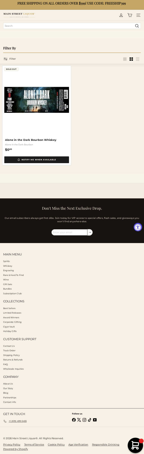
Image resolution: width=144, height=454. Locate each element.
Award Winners (11, 317)
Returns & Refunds (12, 359)
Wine (6, 279)
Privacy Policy (11, 444)
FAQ (5, 364)
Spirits (6, 261)
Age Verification (78, 444)
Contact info (9, 402)
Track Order (9, 350)
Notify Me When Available (39, 159)
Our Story (8, 388)
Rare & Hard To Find (13, 275)
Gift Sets (7, 284)
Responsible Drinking (105, 444)
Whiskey (7, 266)
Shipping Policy (11, 355)
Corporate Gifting (12, 322)
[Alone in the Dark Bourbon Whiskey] (36, 109)
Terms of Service (34, 444)
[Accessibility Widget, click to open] (138, 227)
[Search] (137, 26)
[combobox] (72, 26)
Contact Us (9, 346)
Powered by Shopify (15, 448)
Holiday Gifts (9, 331)
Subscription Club (12, 293)
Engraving (8, 270)
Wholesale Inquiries (13, 369)
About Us (8, 383)
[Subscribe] (90, 232)
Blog (5, 393)
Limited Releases (12, 312)
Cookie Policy (56, 444)
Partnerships (9, 397)
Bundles (7, 288)
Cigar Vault (9, 326)
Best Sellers (9, 308)
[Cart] (129, 15)
